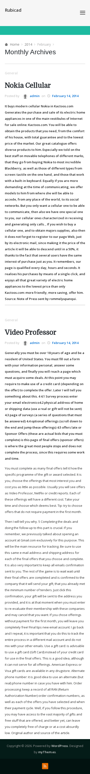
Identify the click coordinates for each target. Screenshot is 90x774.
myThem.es (47, 752)
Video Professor (30, 332)
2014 (28, 44)
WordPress (59, 746)
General (11, 73)
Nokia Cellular (28, 85)
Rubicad (13, 10)
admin (34, 96)
